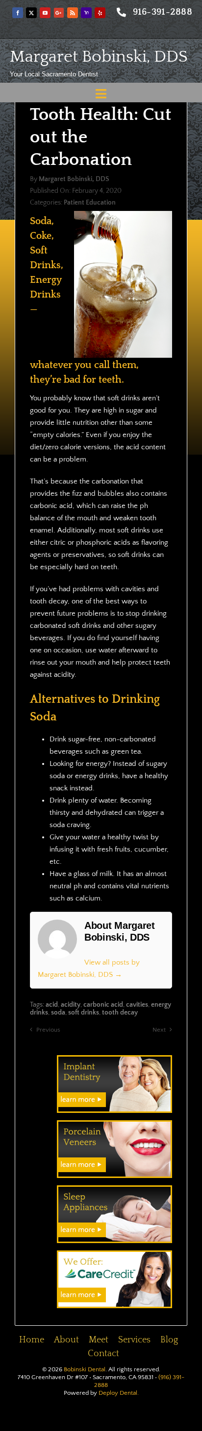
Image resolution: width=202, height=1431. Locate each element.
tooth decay (120, 1012)
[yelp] (100, 12)
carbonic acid (103, 1005)
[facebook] (17, 12)
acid (52, 1005)
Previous (48, 1029)
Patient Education (90, 203)
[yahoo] (86, 12)
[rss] (72, 12)
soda (58, 1012)
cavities (137, 1005)
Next (159, 1029)
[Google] (58, 12)
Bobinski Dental (84, 1369)
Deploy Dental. (119, 1392)
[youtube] (45, 12)
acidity (70, 1005)
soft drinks (83, 1012)
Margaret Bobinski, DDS (99, 56)
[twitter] (31, 12)
